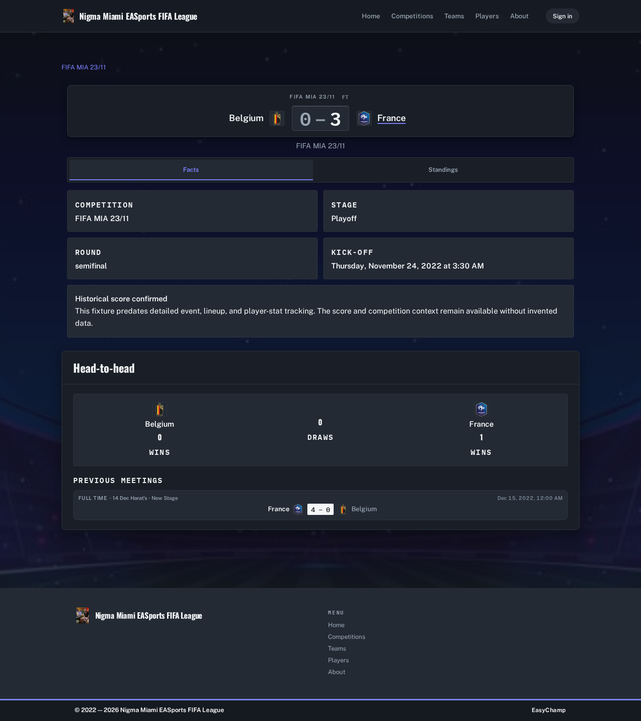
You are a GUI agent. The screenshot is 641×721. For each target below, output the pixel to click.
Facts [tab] (191, 169)
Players (487, 16)
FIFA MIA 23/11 (83, 67)
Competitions (412, 16)
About (519, 16)
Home (371, 16)
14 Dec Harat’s (130, 498)
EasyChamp (549, 709)
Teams (454, 16)
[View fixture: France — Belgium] (320, 505)
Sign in (562, 16)
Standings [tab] (443, 169)
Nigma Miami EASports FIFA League (138, 16)
